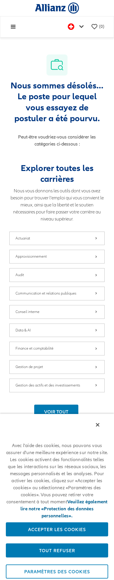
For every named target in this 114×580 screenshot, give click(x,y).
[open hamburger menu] (13, 26)
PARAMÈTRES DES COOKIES (57, 571)
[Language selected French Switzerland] (77, 26)
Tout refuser (57, 550)
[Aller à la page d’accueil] (57, 8)
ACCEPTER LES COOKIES (57, 529)
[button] (56, 412)
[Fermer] (97, 424)
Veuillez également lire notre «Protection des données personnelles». (64, 509)
